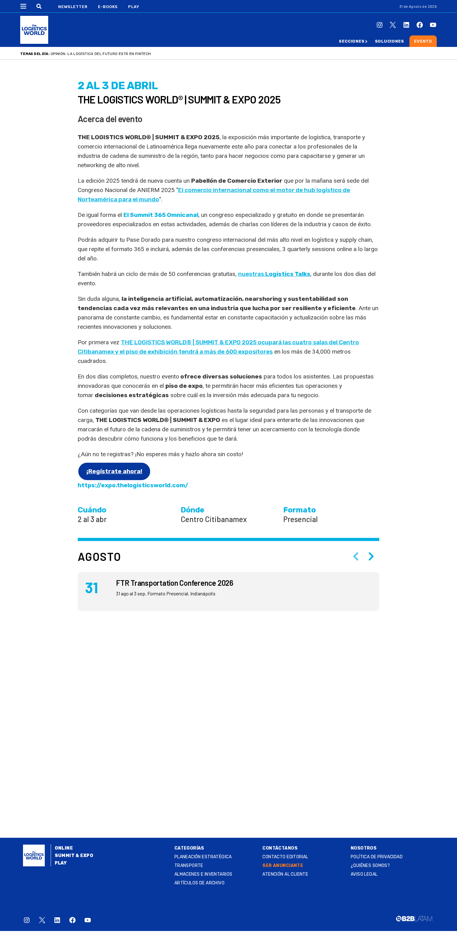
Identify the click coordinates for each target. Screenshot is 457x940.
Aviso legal (364, 874)
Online (64, 848)
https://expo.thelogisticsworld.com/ (133, 485)
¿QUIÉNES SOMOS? (370, 865)
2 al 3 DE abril (118, 85)
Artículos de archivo (199, 883)
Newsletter (73, 6)
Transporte (188, 865)
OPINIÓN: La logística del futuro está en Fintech (101, 54)
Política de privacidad (377, 857)
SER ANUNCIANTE (282, 865)
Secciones (351, 41)
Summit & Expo (74, 855)
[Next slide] (371, 557)
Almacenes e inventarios (203, 874)
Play (133, 6)
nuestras (274, 273)
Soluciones (389, 41)
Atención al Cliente (285, 874)
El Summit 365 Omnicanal (160, 214)
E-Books (108, 6)
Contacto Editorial (285, 857)
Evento (423, 41)
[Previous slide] (356, 557)
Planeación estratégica (203, 857)
